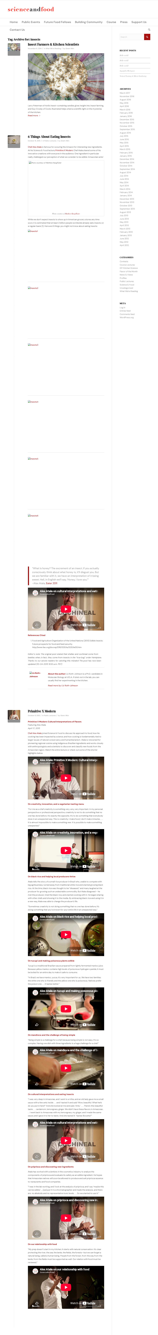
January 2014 (126, 195)
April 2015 (124, 146)
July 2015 (124, 136)
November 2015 (127, 122)
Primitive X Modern (64, 150)
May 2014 (124, 182)
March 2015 (125, 149)
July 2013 (124, 215)
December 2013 (127, 199)
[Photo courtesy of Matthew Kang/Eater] (14, 141)
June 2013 (124, 219)
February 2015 (126, 152)
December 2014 (127, 159)
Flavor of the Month (128, 271)
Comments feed (127, 314)
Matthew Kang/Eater (72, 213)
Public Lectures (50, 141)
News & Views (126, 274)
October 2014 (126, 165)
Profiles (123, 278)
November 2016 (127, 96)
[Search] (148, 30)
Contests (124, 261)
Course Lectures (127, 265)
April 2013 (124, 225)
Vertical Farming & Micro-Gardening (133, 76)
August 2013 (125, 212)
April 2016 (124, 106)
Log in (122, 307)
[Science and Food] (31, 9)
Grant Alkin (70, 49)
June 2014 (124, 179)
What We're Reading (53, 49)
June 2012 (124, 238)
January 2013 (126, 235)
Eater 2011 (51, 583)
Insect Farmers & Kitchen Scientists (53, 44)
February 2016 (126, 113)
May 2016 (124, 103)
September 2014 (127, 169)
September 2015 (127, 129)
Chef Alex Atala (35, 147)
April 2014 (124, 185)
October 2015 (126, 126)
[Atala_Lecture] (14, 716)
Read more (33, 115)
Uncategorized (126, 288)
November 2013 (127, 202)
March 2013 (125, 228)
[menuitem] (14, 22)
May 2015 (124, 142)
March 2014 (125, 189)
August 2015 (125, 132)
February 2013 (126, 232)
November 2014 (127, 162)
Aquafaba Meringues (127, 71)
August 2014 (125, 172)
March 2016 (125, 109)
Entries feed (125, 310)
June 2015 (124, 139)
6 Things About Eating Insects (49, 136)
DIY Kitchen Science (129, 268)
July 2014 (124, 175)
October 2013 (126, 205)
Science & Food (127, 284)
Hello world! (124, 55)
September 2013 (127, 209)
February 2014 (126, 192)
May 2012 (124, 242)
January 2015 (126, 156)
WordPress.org (127, 317)
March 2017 (125, 93)
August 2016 (125, 99)
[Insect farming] (14, 49)
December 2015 (127, 119)
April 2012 (124, 245)
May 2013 (124, 222)
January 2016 (126, 116)
